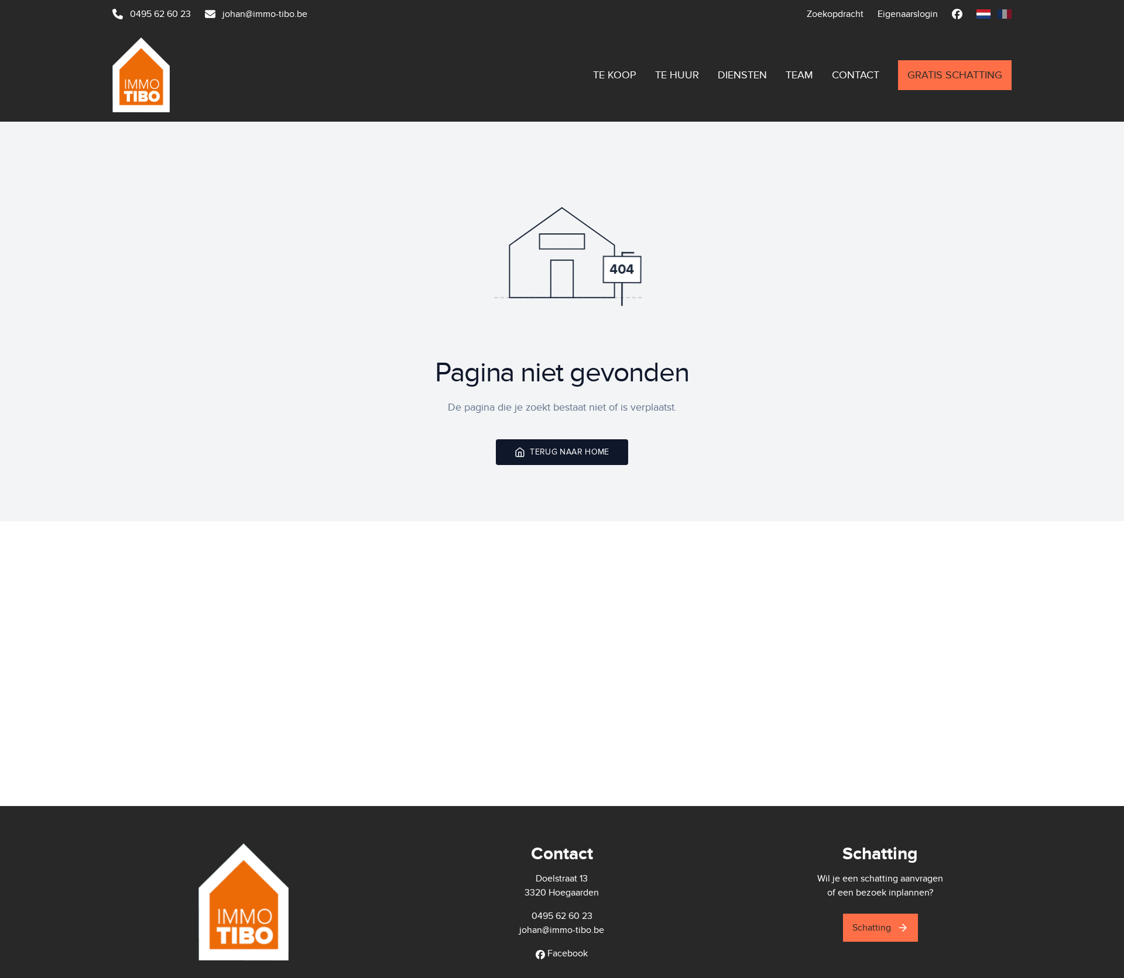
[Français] (1005, 14)
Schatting (871, 928)
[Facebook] (957, 14)
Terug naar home (569, 452)
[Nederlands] (983, 14)
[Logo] (186, 74)
